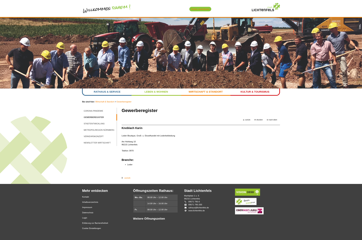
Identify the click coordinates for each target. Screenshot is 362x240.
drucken (260, 120)
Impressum (87, 207)
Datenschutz (87, 212)
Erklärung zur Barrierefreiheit (95, 223)
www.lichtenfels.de (196, 210)
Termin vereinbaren (200, 9)
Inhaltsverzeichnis (90, 202)
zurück (247, 120)
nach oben (273, 120)
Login (84, 218)
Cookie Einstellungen (91, 228)
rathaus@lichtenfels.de (198, 207)
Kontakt (85, 197)
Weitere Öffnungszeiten (149, 218)
